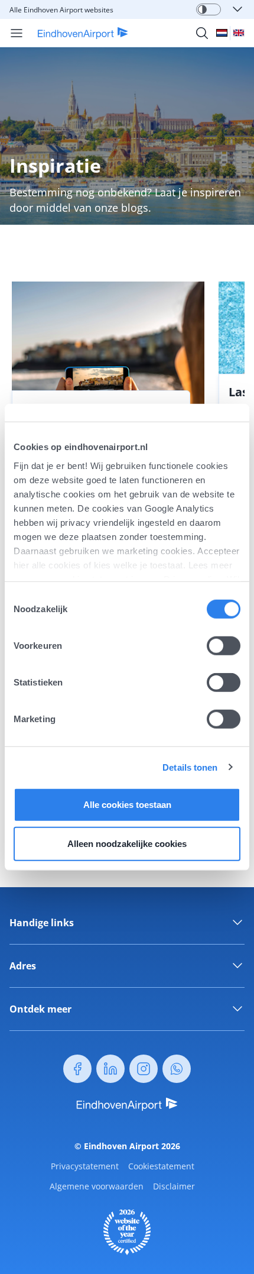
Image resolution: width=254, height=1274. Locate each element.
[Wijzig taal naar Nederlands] (221, 33)
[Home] (76, 33)
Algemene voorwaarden (97, 1186)
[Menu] (16, 33)
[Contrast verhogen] (202, 9)
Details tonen (189, 767)
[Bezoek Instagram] (143, 1069)
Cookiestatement (161, 1166)
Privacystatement (85, 1166)
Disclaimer (174, 1186)
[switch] (223, 645)
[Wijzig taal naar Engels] (239, 33)
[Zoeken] (202, 33)
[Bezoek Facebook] (77, 1069)
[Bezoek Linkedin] (110, 1069)
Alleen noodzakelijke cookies (127, 843)
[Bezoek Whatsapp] (176, 1069)
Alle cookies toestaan (127, 805)
